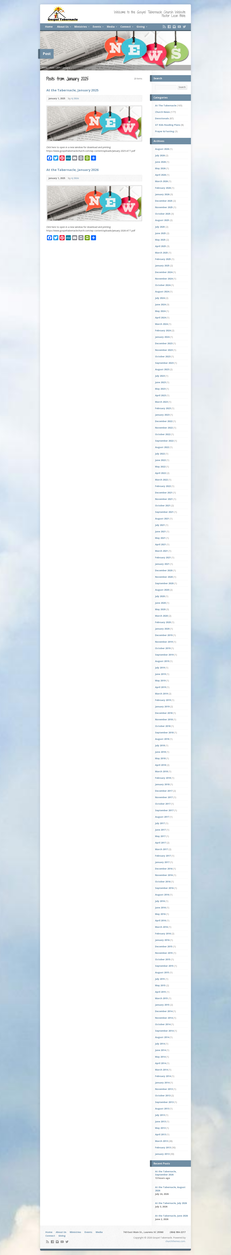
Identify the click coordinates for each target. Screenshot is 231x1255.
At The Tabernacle (165, 105)
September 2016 (164, 888)
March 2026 (161, 181)
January (66, 67)
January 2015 (162, 1004)
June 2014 (160, 1050)
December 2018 (163, 712)
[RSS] (164, 26)
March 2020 (161, 615)
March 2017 (161, 849)
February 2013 (163, 1147)
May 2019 (160, 680)
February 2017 (163, 855)
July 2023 (160, 375)
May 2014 (160, 1056)
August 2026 (162, 148)
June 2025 (160, 233)
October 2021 (162, 505)
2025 (58, 67)
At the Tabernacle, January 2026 (72, 169)
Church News (162, 111)
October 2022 (162, 434)
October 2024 (162, 285)
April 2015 (160, 991)
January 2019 (162, 706)
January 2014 (162, 1082)
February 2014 (163, 1076)
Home (49, 26)
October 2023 (162, 356)
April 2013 (160, 1134)
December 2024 (163, 272)
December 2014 (163, 1011)
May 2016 (160, 913)
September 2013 (164, 1102)
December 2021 (163, 492)
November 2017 (164, 797)
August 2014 (162, 1037)
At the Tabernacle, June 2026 (171, 1215)
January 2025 (162, 265)
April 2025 (160, 246)
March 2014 (161, 1069)
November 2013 (164, 1089)
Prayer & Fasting (164, 131)
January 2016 (162, 939)
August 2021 (162, 518)
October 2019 (162, 648)
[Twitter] (184, 26)
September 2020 (164, 583)
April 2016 (160, 920)
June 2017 (160, 829)
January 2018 (162, 784)
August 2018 (162, 738)
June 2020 (160, 602)
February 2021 (163, 557)
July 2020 (160, 596)
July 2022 (160, 453)
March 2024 (161, 323)
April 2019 (160, 687)
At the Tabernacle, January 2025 (72, 90)
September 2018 (164, 732)
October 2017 (162, 803)
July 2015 (160, 978)
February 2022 (163, 486)
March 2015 (161, 998)
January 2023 (162, 414)
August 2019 (162, 661)
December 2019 (163, 635)
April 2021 (160, 544)
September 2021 (164, 511)
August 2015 (162, 972)
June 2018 (160, 751)
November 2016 (164, 875)
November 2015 (164, 952)
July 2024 (160, 297)
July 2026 (160, 155)
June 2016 (160, 907)
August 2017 (162, 816)
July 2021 (160, 525)
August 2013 (162, 1108)
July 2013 (160, 1115)
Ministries (80, 26)
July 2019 (160, 667)
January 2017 (162, 862)
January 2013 (162, 1153)
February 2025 (163, 259)
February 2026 (163, 187)
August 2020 (162, 589)
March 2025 (161, 252)
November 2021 (164, 499)
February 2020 (163, 622)
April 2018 (160, 764)
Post (52, 67)
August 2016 (162, 894)
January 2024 (162, 336)
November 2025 (164, 207)
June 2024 (160, 304)
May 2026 (160, 168)
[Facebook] (169, 26)
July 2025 (160, 226)
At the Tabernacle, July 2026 (171, 1203)
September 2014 (164, 1030)
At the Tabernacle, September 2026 (165, 1173)
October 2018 (162, 726)
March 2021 (161, 550)
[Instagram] (174, 26)
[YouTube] (179, 26)
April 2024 (160, 317)
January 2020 (162, 628)
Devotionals (162, 118)
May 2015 (160, 985)
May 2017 (160, 836)
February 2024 (163, 330)
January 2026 (162, 194)
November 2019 (164, 641)
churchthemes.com (175, 1241)
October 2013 (162, 1095)
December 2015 (163, 946)
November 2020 (164, 576)
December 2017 (163, 790)
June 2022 (160, 460)
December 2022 (163, 421)
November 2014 (164, 1017)
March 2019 (161, 693)
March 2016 (161, 926)
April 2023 (160, 395)
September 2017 (164, 810)
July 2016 (160, 901)
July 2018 (160, 745)
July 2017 (160, 823)
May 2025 (160, 239)
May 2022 (160, 466)
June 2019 (160, 674)
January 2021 (162, 563)
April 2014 (160, 1063)
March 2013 (161, 1141)
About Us (63, 26)
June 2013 (160, 1121)
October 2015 (162, 959)
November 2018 (164, 719)
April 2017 (160, 842)
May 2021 (160, 537)
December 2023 (163, 343)
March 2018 (161, 771)
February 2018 (163, 777)
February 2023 (163, 408)
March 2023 (161, 401)
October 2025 (162, 213)
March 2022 (161, 479)
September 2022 (164, 440)
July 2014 (160, 1043)
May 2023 (160, 388)
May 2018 (160, 758)
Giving (141, 26)
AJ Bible (75, 98)
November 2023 (164, 349)
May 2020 (160, 609)
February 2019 (163, 700)
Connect (125, 26)
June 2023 (160, 382)
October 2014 (162, 1024)
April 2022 (160, 473)
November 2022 (164, 427)
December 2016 (163, 868)
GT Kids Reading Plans (167, 124)
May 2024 (160, 311)
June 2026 (160, 161)
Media (111, 26)
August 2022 (162, 447)
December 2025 (163, 200)
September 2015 (164, 965)
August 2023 (162, 369)
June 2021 (160, 531)
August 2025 (162, 220)
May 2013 (160, 1127)
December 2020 (163, 570)
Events (97, 26)
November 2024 (164, 278)
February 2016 (163, 933)
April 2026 (160, 174)
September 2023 (164, 362)
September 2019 (164, 654)
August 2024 (162, 291)
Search (182, 87)
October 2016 (162, 881)
